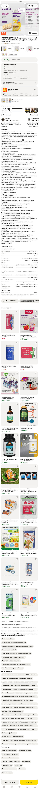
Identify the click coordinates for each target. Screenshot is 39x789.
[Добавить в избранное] (32, 6)
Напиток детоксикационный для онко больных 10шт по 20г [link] (28, 521)
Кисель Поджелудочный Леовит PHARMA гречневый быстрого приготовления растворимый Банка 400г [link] (28, 552)
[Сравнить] (29, 6)
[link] (8, 639)
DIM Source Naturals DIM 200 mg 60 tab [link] (10, 459)
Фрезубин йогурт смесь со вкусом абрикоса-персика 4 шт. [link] (10, 583)
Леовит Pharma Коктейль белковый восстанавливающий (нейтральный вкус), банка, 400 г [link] (9, 367)
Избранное (19, 787)
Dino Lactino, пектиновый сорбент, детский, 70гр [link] (27, 398)
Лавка (12, 787)
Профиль (35, 787)
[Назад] (3, 6)
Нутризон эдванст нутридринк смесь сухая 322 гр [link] (28, 614)
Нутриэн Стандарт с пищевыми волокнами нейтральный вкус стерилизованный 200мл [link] (9, 614)
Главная (4, 787)
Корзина (27, 787)
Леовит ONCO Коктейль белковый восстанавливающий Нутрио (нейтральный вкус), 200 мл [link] (10, 336)
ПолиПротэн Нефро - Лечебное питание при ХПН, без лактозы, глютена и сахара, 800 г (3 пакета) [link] (28, 490)
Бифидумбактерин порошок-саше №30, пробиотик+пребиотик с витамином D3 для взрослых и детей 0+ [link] (10, 521)
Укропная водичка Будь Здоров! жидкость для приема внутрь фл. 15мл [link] (26, 583)
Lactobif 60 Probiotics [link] (26, 428)
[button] (19, 2)
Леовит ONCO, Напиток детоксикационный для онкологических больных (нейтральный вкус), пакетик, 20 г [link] (28, 367)
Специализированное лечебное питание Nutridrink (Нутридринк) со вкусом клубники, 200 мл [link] (28, 336)
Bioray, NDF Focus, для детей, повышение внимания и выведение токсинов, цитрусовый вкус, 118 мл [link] (10, 428)
